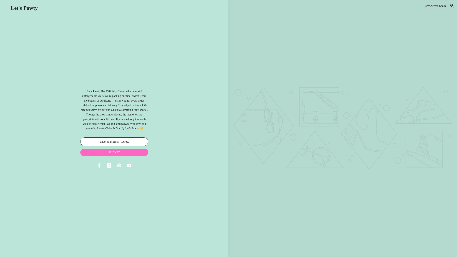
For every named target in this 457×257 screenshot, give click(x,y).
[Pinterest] (119, 165)
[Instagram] (109, 165)
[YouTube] (129, 165)
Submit (114, 152)
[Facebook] (99, 165)
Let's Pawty (24, 8)
